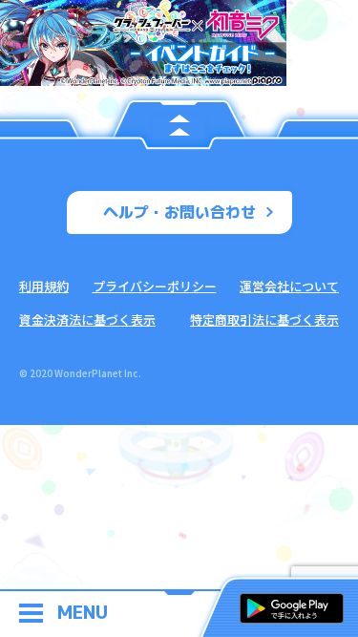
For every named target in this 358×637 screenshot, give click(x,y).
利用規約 (44, 286)
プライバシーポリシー (155, 286)
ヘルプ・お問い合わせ (179, 212)
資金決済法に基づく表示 (87, 319)
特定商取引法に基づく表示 (264, 319)
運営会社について (289, 286)
